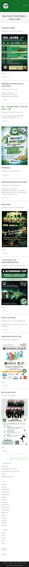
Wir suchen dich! (8, 392)
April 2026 (3, 484)
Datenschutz (4, 550)
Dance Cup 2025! (8, 317)
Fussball (3, 535)
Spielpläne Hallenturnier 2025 (14, 182)
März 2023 (3, 525)
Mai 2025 (3, 499)
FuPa (15, 563)
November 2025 (4, 492)
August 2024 (4, 512)
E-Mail (24, 563)
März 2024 (3, 522)
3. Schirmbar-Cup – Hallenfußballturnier (10, 261)
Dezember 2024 (4, 505)
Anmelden (3, 554)
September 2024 (4, 510)
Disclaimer (3, 548)
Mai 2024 (3, 520)
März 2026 (3, 487)
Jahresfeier (6, 204)
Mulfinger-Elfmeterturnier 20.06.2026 (9, 469)
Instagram (11, 563)
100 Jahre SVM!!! (8, 28)
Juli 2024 (3, 515)
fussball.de (19, 563)
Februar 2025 (4, 502)
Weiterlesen (6, 77)
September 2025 (4, 494)
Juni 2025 (3, 497)
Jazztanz (11, 320)
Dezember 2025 (4, 489)
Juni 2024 (3, 517)
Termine (11, 31)
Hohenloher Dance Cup (11, 336)
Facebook (5, 563)
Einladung (5, 167)
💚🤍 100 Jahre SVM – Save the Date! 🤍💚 (10, 471)
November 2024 (4, 507)
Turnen (3, 543)
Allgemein (5, 31)
